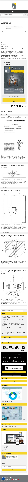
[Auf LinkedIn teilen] (19, 106)
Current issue (5, 446)
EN (26, 2)
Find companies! (14, 469)
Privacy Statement (5, 477)
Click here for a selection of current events (13, 420)
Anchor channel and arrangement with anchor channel (12, 236)
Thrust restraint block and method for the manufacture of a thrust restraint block (14, 271)
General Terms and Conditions (20, 476)
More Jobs (14, 381)
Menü (14, 11)
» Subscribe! (14, 372)
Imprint (11, 477)
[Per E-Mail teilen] (22, 105)
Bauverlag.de (4, 480)
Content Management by (6, 479)
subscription (14, 99)
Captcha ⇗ (19, 369)
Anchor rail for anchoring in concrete (13, 117)
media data (9, 476)
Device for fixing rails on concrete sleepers (12, 166)
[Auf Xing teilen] (17, 106)
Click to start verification (15, 368)
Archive (3, 450)
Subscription (5, 449)
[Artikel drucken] (25, 105)
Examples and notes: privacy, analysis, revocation (11, 375)
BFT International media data (13, 400)
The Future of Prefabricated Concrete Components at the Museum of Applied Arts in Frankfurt (13, 329)
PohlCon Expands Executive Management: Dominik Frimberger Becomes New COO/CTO (13, 324)
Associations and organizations (9, 426)
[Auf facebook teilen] (11, 106)
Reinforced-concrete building (11, 190)
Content (14, 101)
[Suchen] (25, 15)
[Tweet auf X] (14, 106)
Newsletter (3, 476)
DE (24, 2)
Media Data (4, 447)
